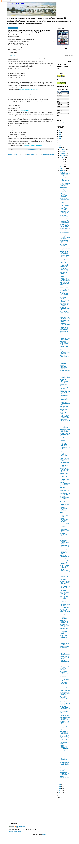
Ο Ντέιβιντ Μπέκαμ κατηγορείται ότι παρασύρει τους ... (64, 328)
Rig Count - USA (60, 113)
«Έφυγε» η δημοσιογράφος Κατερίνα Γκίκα (64, 621)
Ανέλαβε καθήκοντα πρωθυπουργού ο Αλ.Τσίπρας (64, 459)
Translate (67, 70)
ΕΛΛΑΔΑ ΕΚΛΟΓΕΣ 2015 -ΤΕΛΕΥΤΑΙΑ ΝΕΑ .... (64, 722)
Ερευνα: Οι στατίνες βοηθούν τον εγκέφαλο (64, 593)
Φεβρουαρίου (63, 168)
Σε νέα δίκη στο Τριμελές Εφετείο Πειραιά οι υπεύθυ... (65, 269)
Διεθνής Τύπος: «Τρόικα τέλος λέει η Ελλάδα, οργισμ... (65, 204)
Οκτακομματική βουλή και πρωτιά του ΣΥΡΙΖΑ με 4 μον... (65, 718)
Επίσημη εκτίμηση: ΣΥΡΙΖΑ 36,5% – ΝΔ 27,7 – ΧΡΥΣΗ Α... (65, 493)
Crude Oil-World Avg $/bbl (59, 105)
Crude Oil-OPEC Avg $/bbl (59, 108)
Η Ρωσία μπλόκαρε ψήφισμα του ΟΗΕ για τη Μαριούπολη (64, 547)
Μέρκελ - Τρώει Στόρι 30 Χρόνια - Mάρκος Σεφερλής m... (65, 237)
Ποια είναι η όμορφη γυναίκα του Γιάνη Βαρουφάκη (64, 304)
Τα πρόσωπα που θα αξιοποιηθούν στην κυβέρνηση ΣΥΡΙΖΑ (65, 653)
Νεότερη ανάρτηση (12, 154)
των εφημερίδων (65, 45)
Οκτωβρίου (62, 153)
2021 (60, 136)
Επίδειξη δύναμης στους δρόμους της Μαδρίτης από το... (64, 225)
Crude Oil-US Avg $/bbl (59, 106)
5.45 (68, 102)
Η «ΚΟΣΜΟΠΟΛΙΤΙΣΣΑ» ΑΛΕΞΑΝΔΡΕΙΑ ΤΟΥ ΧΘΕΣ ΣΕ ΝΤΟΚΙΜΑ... (65, 588)
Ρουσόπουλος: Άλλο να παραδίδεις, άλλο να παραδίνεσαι (65, 338)
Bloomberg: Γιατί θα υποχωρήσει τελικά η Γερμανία (64, 308)
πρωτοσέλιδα (61, 45)
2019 (60, 140)
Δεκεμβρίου (63, 149)
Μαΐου (61, 163)
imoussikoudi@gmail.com (16, 55)
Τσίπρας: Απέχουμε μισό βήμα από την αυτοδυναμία (64, 752)
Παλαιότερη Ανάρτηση (48, 154)
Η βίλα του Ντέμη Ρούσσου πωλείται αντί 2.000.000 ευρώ (65, 279)
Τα (58, 45)
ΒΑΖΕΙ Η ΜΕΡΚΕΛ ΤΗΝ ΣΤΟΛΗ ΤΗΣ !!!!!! (64, 241)
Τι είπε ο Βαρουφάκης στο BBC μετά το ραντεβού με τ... (65, 184)
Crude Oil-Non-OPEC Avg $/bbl (59, 110)
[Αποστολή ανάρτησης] (40, 149)
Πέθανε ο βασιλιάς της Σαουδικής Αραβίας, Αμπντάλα (65, 703)
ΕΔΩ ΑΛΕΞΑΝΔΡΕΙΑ (21, 826)
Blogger (44, 834)
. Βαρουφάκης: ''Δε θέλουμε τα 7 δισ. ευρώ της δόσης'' (64, 252)
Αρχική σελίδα (30, 154)
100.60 (68, 108)
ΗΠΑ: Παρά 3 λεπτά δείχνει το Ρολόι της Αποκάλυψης (65, 693)
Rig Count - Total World (60, 115)
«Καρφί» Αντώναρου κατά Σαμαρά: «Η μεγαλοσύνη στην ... (65, 416)
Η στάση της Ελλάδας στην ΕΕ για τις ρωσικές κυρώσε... (65, 256)
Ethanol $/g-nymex (59, 99)
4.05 (68, 100)
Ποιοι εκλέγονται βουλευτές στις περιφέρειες (63, 439)
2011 (60, 788)
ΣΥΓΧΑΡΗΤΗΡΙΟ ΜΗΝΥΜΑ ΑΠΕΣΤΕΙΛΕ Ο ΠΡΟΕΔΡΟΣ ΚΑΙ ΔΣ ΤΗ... (65, 247)
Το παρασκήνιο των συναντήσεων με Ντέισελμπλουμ (64, 212)
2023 (60, 132)
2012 (60, 786)
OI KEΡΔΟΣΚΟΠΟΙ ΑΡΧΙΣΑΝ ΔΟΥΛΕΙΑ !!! (65, 313)
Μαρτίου (62, 166)
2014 (60, 782)
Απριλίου (62, 164)
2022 (60, 134)
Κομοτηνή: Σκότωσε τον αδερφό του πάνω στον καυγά (64, 736)
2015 (60, 147)
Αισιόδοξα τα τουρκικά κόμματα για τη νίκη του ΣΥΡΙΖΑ (65, 372)
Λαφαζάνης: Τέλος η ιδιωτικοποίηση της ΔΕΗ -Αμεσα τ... (65, 352)
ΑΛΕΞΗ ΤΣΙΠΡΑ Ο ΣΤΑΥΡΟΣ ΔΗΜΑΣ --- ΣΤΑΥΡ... (65, 348)
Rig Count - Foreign (59, 112)
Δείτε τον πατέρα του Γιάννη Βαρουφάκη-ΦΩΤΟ (65, 199)
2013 (60, 784)
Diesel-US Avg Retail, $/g (59, 103)
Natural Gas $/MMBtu (59, 97)
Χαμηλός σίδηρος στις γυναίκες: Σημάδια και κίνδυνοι (65, 582)
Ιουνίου (61, 161)
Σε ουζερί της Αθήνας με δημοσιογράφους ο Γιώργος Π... (65, 562)
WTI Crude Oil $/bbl (59, 93)
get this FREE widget (63, 89)
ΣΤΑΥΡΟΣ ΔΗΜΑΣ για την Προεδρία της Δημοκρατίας (65, 289)
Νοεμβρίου (62, 151)
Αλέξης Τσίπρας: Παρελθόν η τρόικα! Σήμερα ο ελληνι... (65, 489)
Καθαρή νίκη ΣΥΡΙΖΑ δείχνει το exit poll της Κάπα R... (64, 525)
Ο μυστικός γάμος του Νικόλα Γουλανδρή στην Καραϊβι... (65, 362)
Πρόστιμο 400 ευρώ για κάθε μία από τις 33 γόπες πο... (65, 566)
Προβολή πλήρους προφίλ (15, 831)
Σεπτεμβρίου (63, 155)
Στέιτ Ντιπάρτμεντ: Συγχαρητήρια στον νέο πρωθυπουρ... (65, 420)
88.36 (68, 104)
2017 (60, 144)
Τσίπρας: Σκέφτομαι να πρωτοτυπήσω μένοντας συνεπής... (65, 221)
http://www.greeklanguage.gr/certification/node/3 (28, 89)
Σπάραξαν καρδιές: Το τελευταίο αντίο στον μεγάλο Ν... (65, 229)
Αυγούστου (62, 157)
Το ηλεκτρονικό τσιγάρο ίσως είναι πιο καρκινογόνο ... (64, 773)
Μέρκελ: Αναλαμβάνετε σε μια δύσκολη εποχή (65, 317)
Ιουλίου (61, 159)
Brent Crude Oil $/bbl (59, 95)
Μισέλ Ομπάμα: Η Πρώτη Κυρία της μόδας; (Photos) (64, 732)
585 (68, 113)
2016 (60, 145)
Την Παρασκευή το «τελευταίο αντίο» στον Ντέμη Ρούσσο (65, 376)
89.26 (68, 95)
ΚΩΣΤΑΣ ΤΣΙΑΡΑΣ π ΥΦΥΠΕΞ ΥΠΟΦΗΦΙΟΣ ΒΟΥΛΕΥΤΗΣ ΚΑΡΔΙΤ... (64, 631)
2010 (60, 790)
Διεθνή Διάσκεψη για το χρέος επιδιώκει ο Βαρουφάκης (64, 265)
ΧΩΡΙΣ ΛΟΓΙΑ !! (63, 755)
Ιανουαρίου (62, 170)
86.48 (68, 106)
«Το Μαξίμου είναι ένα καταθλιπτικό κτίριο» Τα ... (65, 434)
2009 (60, 792)
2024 (60, 130)
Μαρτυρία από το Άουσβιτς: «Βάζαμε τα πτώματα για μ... (64, 217)
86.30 (68, 93)
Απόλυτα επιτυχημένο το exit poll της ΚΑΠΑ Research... (65, 430)
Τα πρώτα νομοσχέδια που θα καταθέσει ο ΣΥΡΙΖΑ (65, 657)
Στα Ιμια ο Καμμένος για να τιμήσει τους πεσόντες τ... (64, 261)
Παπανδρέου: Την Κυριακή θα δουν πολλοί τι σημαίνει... (65, 689)
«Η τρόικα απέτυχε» (64, 607)
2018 (60, 142)
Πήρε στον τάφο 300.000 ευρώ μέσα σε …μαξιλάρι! (64, 625)
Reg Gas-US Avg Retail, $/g (60, 101)
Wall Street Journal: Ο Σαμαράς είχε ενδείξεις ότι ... (65, 769)
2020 (60, 138)
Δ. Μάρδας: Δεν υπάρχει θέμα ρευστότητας (63, 208)
